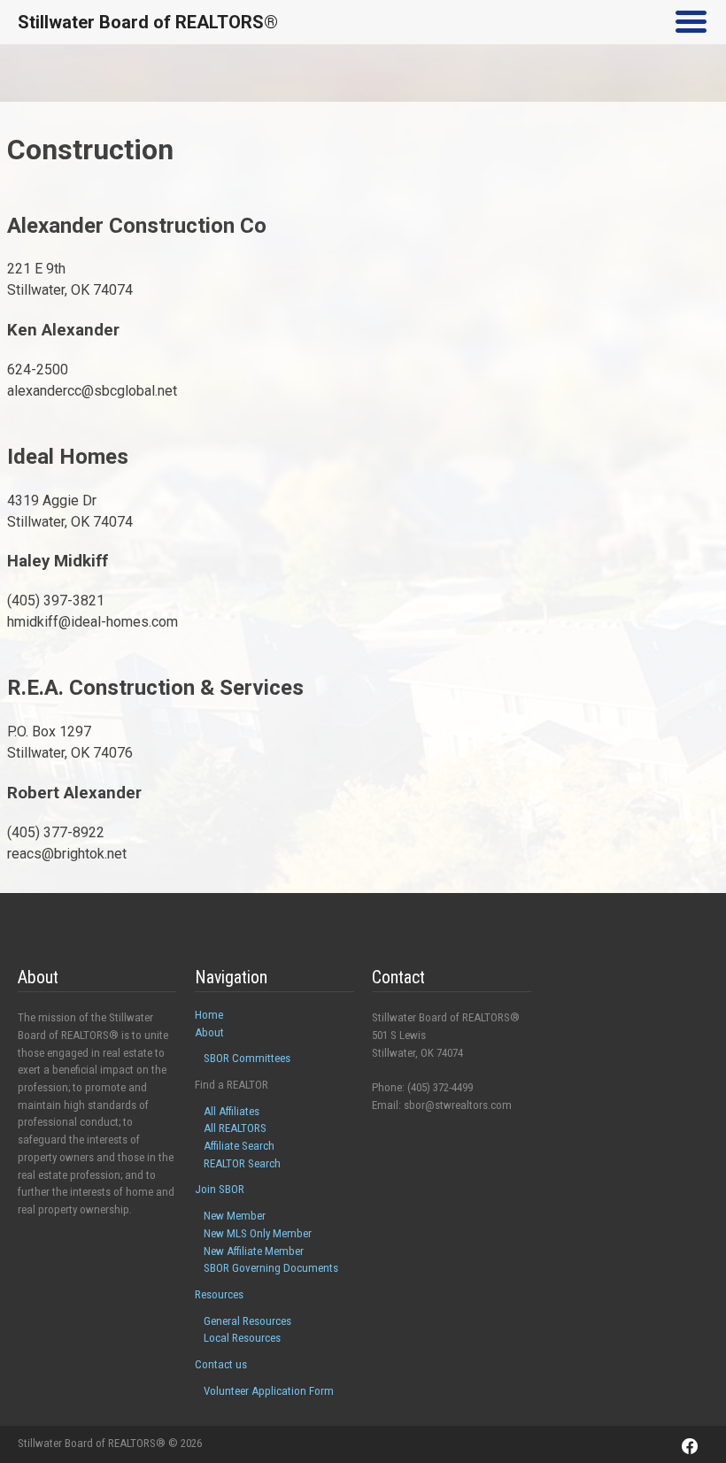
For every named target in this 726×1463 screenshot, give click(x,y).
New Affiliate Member (254, 1251)
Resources (219, 1294)
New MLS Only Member (258, 1233)
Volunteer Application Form (269, 1391)
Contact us (221, 1364)
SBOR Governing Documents (271, 1267)
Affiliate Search (239, 1145)
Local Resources (242, 1337)
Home (209, 1014)
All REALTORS (235, 1128)
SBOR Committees (247, 1058)
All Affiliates (231, 1111)
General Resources (247, 1321)
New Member (235, 1215)
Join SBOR (219, 1189)
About (209, 1032)
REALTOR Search (242, 1163)
